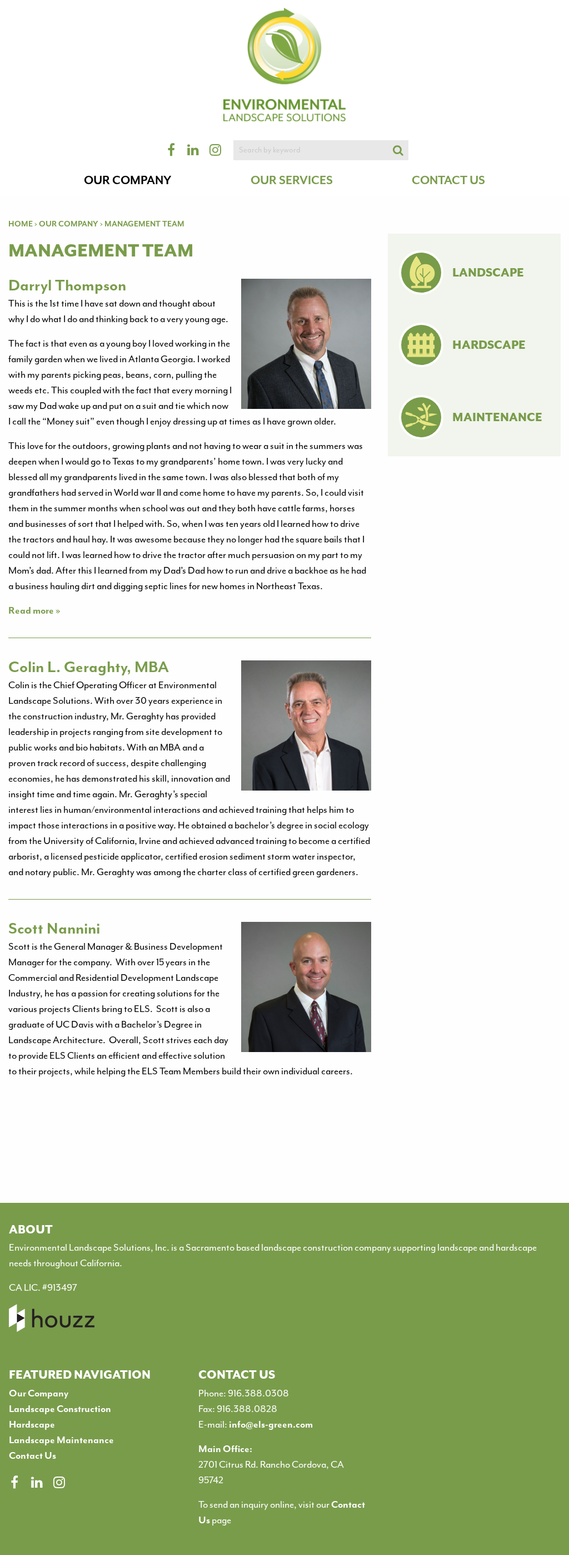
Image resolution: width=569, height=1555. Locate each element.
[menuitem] (127, 185)
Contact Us (448, 180)
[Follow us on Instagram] (59, 1482)
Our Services (292, 180)
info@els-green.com (271, 1424)
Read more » (34, 610)
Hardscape (32, 1424)
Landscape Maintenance (61, 1440)
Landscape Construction (60, 1409)
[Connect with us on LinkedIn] (37, 1482)
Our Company (127, 180)
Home (20, 224)
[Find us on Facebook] (14, 1482)
